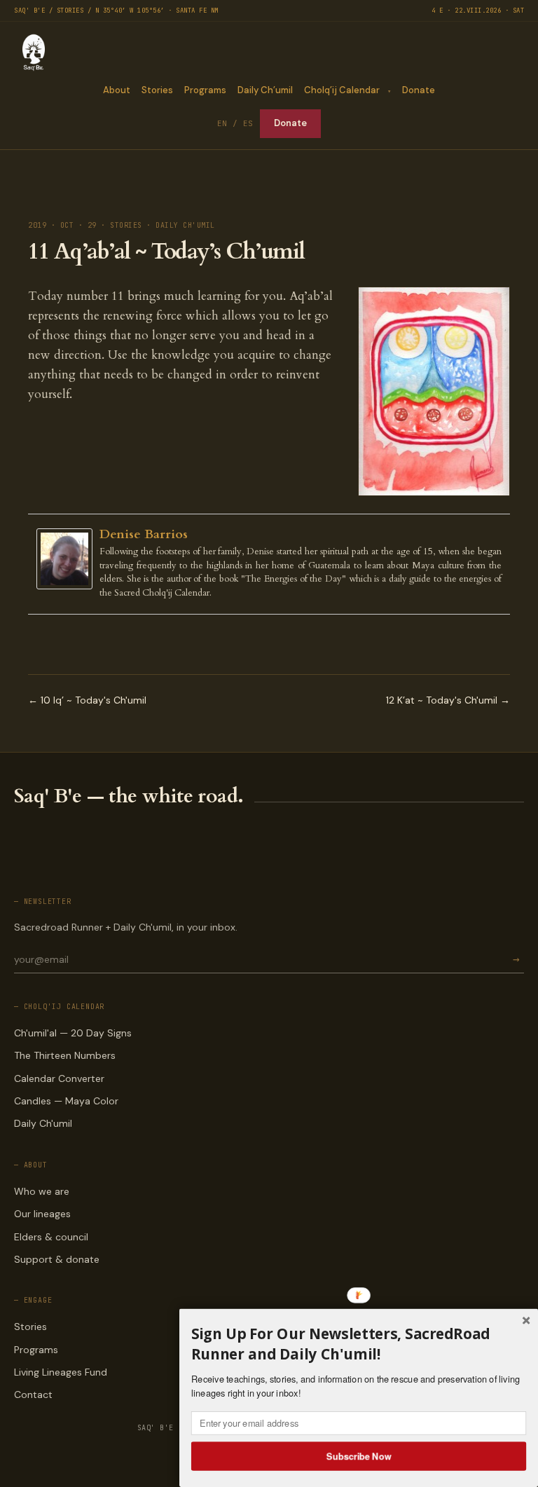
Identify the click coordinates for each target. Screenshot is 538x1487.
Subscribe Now (359, 1455)
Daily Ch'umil (43, 1123)
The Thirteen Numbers (65, 1055)
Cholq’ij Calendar (342, 90)
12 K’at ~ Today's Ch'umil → (448, 700)
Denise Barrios (143, 534)
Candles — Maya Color (66, 1101)
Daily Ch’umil (265, 90)
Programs (205, 90)
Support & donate (56, 1259)
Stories (157, 90)
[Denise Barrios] (67, 558)
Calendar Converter (59, 1078)
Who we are (41, 1191)
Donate (418, 90)
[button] (358, 1343)
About (116, 90)
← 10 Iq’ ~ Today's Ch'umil (87, 700)
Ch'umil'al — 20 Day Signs (73, 1033)
